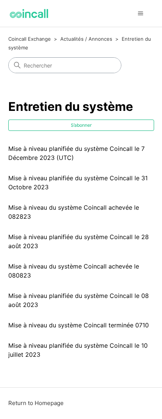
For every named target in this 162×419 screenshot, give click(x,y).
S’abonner (81, 125)
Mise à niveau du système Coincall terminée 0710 (78, 325)
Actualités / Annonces (86, 39)
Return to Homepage (36, 403)
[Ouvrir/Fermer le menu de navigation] (140, 14)
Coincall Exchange (29, 39)
